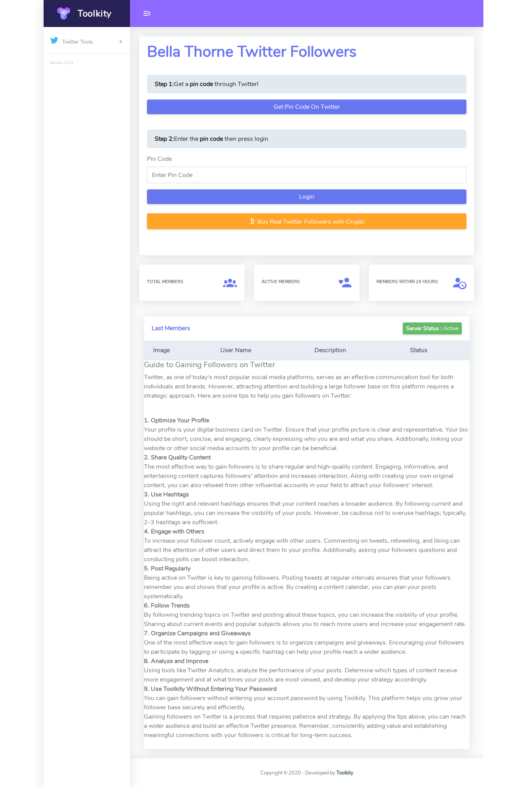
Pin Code (159, 159)
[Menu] (147, 13)
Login (306, 196)
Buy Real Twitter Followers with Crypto (310, 222)
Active (432, 328)
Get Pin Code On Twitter (307, 107)
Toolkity (344, 772)
